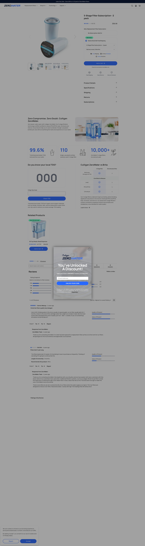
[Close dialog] (89, 249)
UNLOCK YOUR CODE (72, 283)
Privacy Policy (75, 292)
